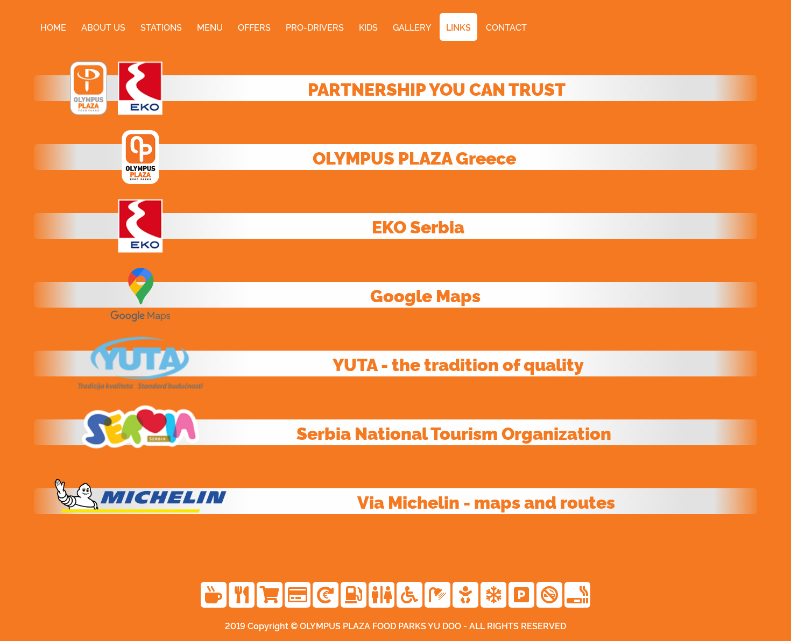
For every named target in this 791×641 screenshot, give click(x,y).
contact (506, 27)
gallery (412, 27)
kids (368, 27)
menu (210, 27)
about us (103, 27)
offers (254, 27)
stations (161, 27)
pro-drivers (315, 27)
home (53, 27)
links (458, 27)
